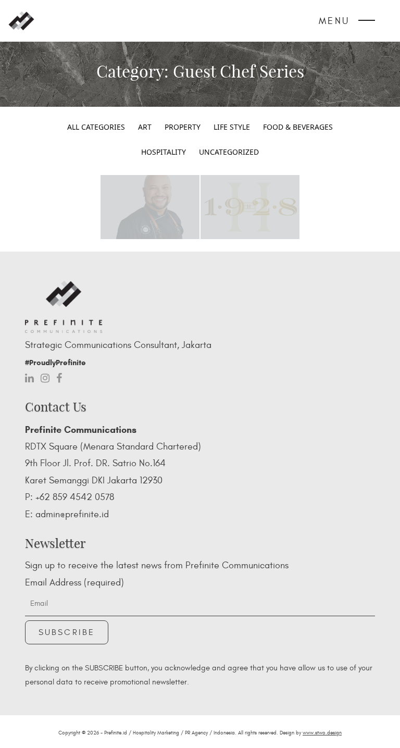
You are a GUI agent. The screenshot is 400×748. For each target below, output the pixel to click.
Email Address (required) (74, 582)
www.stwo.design (322, 733)
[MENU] (366, 23)
